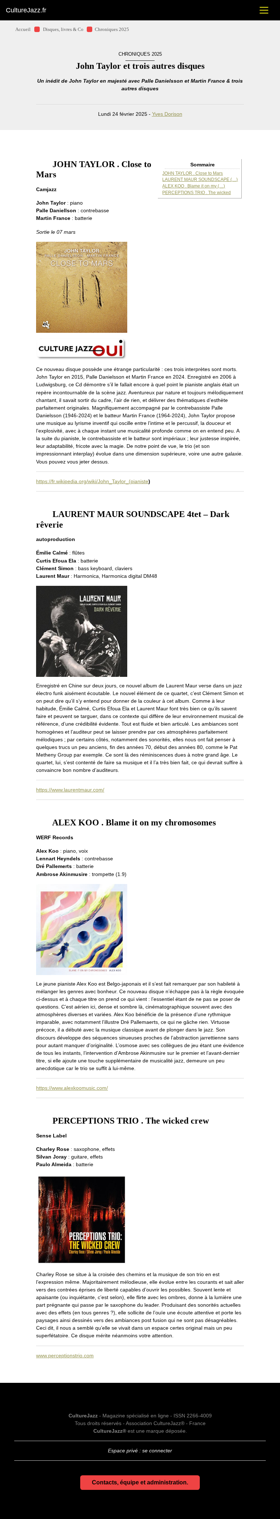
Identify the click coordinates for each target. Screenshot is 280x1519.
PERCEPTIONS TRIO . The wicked (196, 192)
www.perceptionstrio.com (65, 1355)
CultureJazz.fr (26, 10)
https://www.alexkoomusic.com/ (72, 1088)
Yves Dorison (167, 114)
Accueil (23, 29)
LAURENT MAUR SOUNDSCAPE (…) (200, 179)
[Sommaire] (39, 164)
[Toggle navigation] (264, 10)
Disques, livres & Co (63, 29)
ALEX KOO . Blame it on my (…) (193, 186)
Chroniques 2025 (112, 29)
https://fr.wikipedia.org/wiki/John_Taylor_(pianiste (92, 481)
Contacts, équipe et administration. (140, 1482)
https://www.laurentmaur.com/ (70, 790)
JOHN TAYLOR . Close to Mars (192, 173)
